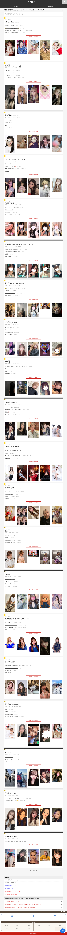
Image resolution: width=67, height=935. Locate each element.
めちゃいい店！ (8, 583)
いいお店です (8, 586)
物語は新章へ (8, 295)
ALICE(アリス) (9, 203)
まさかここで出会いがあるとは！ (12, 168)
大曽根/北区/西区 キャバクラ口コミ (12, 880)
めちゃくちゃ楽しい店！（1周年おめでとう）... (15, 841)
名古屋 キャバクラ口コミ (10, 882)
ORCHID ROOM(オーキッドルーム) (15, 159)
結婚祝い (7, 496)
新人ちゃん (7, 212)
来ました (7, 371)
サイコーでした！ (9, 581)
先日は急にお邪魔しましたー (11, 668)
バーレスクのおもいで (10, 70)
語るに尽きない (8, 373)
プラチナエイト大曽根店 (12, 704)
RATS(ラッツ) (9, 362)
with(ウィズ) (8, 21)
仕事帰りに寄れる (9, 332)
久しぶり (7, 171)
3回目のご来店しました (10, 491)
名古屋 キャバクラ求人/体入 (11, 894)
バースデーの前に (9, 407)
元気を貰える (8, 672)
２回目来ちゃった (9, 494)
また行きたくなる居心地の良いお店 (13, 455)
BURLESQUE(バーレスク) (13, 66)
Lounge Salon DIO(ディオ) (13, 446)
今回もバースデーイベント (11, 627)
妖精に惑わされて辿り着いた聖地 (12, 251)
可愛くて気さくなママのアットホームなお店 (15, 665)
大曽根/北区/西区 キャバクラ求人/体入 (13, 891)
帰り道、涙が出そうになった (11, 249)
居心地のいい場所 (9, 759)
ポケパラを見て (8, 256)
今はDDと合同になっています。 (12, 164)
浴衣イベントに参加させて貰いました (13, 32)
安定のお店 (7, 458)
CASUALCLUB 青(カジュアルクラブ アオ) (17, 618)
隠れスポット (8, 670)
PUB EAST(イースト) (11, 836)
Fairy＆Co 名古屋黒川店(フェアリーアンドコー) (19, 244)
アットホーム (8, 535)
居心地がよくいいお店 (10, 579)
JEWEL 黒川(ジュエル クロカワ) (14, 283)
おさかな (7, 761)
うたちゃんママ (8, 214)
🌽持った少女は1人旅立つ (11, 288)
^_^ (6, 120)
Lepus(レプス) (9, 487)
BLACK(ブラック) (10, 793)
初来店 (6, 254)
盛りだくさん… (8, 622)
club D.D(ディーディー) (12, 115)
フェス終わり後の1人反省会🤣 (12, 800)
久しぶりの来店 (8, 334)
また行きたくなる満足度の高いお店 (13, 450)
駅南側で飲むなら (9, 714)
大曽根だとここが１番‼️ (10, 166)
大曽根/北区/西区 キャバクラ (11, 885)
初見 (6, 709)
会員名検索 (50, 6)
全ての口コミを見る (33, 36)
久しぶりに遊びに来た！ (10, 327)
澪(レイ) (7, 574)
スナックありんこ (10, 661)
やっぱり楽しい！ (9, 757)
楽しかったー (8, 368)
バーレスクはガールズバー (11, 77)
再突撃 (6, 537)
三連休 (6, 453)
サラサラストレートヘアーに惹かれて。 (14, 409)
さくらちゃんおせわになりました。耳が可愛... (15, 366)
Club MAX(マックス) (11, 402)
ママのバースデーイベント (11, 625)
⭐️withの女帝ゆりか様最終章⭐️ (12, 28)
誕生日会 (7, 498)
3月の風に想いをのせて (10, 293)
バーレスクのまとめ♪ (9, 75)
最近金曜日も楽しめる (10, 542)
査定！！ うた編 (9, 210)
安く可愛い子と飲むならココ (11, 716)
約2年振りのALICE (9, 207)
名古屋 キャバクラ (9, 888)
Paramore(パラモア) (11, 323)
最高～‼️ (7, 412)
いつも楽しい (8, 290)
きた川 (7, 531)
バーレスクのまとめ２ (10, 73)
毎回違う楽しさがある (10, 540)
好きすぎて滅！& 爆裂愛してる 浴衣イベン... (15, 30)
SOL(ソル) (8, 752)
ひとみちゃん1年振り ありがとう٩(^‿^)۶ (14, 798)
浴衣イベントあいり (9, 25)
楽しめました (8, 414)
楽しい (6, 329)
